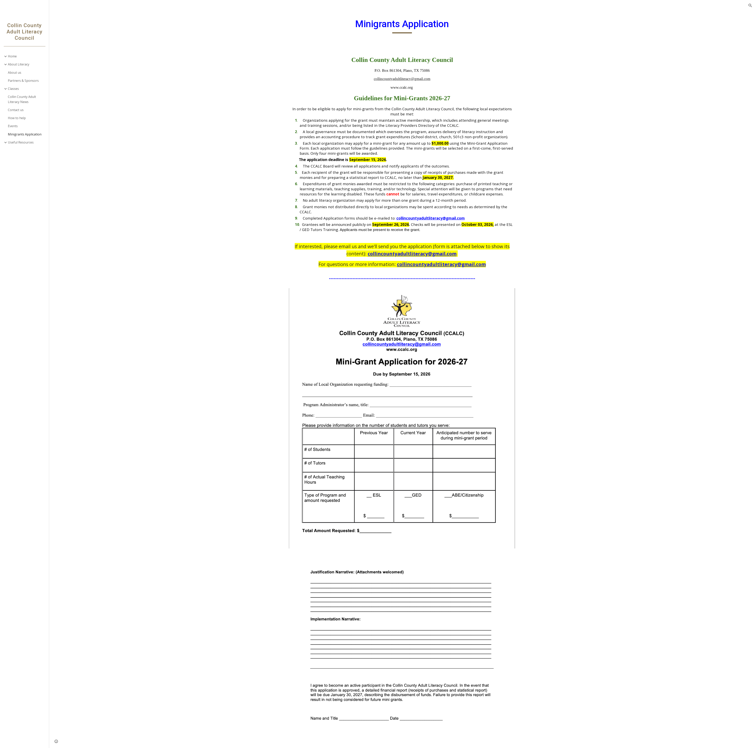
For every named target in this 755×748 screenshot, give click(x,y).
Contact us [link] (16, 110)
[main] (402, 26)
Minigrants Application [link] (24, 134)
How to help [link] (17, 118)
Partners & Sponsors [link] (23, 80)
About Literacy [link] (18, 64)
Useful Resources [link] (21, 142)
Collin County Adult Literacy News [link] (22, 99)
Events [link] (13, 126)
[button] (750, 5)
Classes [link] (13, 88)
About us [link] (14, 72)
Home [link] (12, 56)
